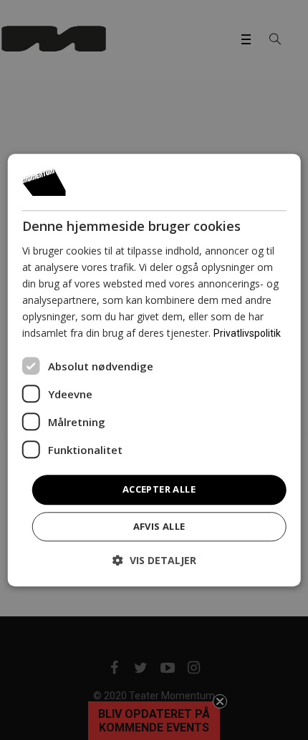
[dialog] (154, 370)
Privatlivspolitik (247, 334)
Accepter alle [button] (159, 489)
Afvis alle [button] (159, 526)
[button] (154, 560)
